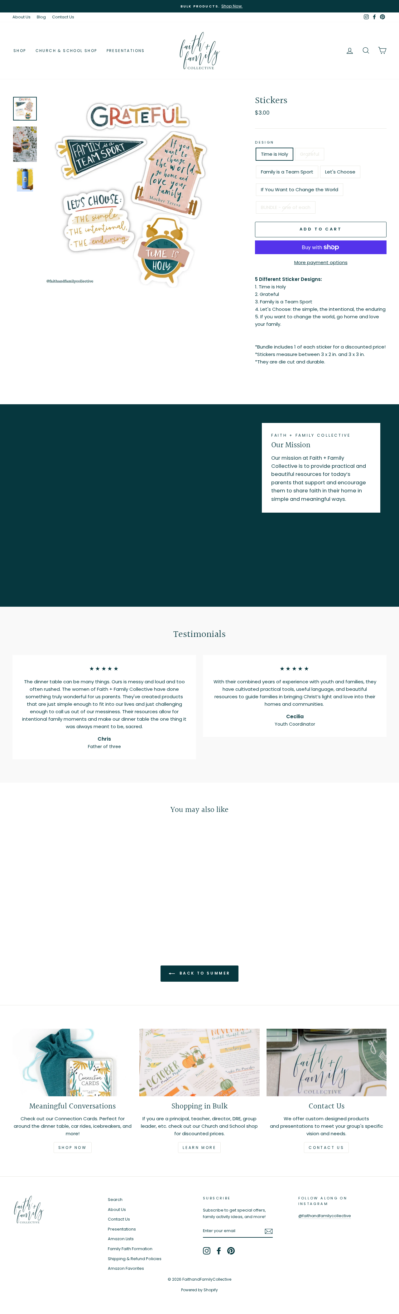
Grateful (309, 154)
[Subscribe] (269, 1231)
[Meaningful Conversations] (72, 1062)
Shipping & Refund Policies (134, 1258)
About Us (21, 17)
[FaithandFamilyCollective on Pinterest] (231, 1251)
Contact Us (63, 17)
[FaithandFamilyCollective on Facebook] (219, 1251)
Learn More (199, 1147)
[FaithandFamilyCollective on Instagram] (206, 1251)
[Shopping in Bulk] (199, 1062)
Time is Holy (274, 154)
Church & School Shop (66, 50)
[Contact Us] (327, 1062)
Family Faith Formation (130, 1248)
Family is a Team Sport (287, 171)
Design (264, 142)
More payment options (321, 262)
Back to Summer (203, 973)
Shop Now (72, 1147)
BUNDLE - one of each (285, 207)
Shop (19, 50)
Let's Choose (340, 171)
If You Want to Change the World (299, 189)
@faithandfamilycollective (324, 1215)
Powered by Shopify (199, 1290)
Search (115, 1199)
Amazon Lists (121, 1238)
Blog (41, 17)
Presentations (126, 50)
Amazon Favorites (126, 1268)
